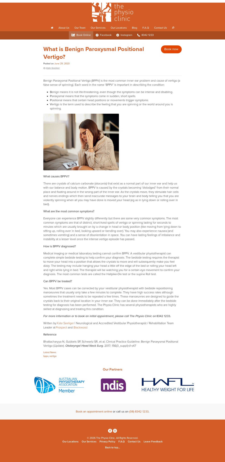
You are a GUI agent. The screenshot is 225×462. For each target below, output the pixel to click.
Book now (171, 49)
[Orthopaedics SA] (185, 385)
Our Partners (112, 369)
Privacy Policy (107, 441)
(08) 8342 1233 (139, 411)
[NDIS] (57, 385)
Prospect (61, 327)
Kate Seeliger (53, 68)
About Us (63, 27)
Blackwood (80, 327)
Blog (134, 27)
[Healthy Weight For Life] (112, 385)
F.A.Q (145, 27)
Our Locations (119, 27)
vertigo (52, 356)
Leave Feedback (153, 441)
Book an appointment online (94, 411)
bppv (45, 356)
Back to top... (112, 447)
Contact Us (160, 27)
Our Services (98, 27)
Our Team (79, 27)
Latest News (49, 352)
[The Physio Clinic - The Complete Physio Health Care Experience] (112, 12)
